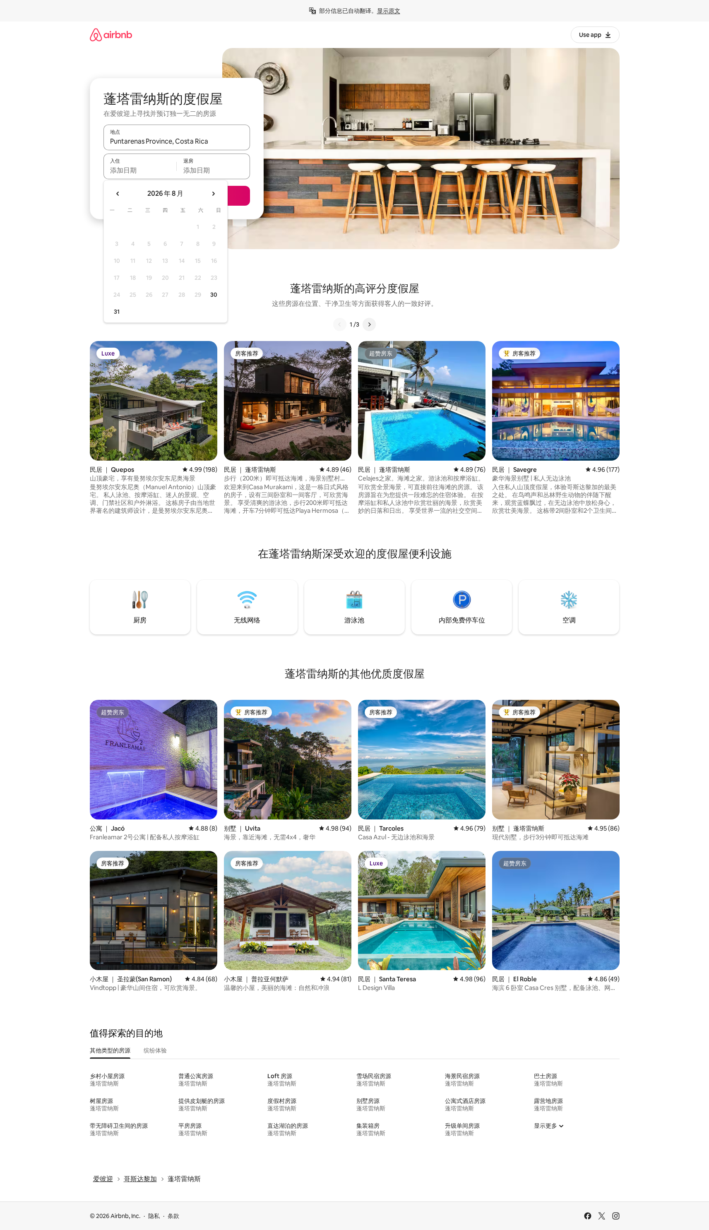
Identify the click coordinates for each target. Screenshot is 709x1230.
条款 (173, 1216)
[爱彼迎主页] (111, 35)
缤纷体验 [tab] (155, 1050)
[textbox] (140, 170)
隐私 (154, 1216)
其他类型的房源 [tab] (110, 1050)
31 (117, 311)
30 (213, 294)
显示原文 (388, 10)
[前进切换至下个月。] (213, 193)
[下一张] (369, 324)
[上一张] (339, 324)
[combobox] (176, 141)
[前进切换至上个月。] (117, 193)
